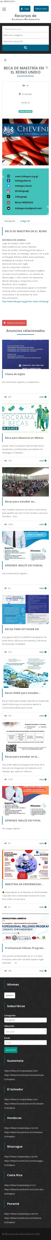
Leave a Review (26, 111)
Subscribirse (11, 1050)
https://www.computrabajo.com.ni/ (21, 1156)
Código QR (25, 221)
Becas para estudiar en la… (22, 756)
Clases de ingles (15, 374)
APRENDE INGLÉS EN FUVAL (23, 820)
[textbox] (14, 35)
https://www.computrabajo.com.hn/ (21, 1128)
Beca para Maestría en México (24, 437)
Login (26, 9)
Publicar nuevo (41, 9)
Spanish (9, 995)
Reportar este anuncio (16, 323)
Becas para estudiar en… (20, 501)
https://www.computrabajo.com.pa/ (21, 1213)
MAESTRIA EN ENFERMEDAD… (24, 884)
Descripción (9, 221)
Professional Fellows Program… (25, 948)
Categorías (10, 1015)
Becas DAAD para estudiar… (23, 693)
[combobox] (25, 35)
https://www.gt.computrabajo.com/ (21, 1070)
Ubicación (9, 1026)
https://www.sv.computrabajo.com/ (21, 1099)
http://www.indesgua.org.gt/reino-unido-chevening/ (25, 301)
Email (7, 1038)
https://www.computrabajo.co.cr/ (20, 1185)
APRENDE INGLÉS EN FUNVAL (24, 565)
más (41, 397)
